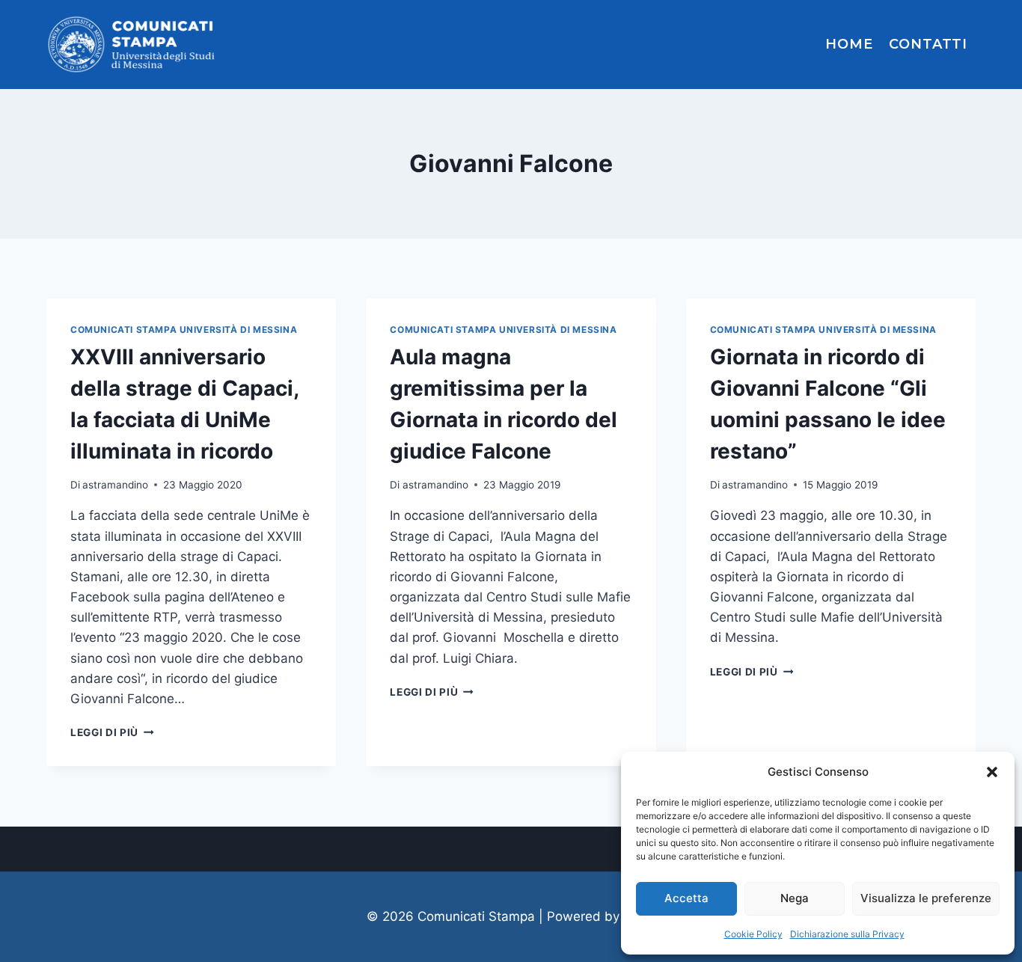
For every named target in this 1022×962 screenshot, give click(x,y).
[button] (992, 772)
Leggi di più (112, 732)
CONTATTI (928, 44)
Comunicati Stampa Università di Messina (183, 329)
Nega (794, 898)
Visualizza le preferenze (925, 898)
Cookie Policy (753, 934)
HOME (849, 44)
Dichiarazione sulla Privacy (847, 934)
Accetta (686, 898)
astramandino (115, 485)
